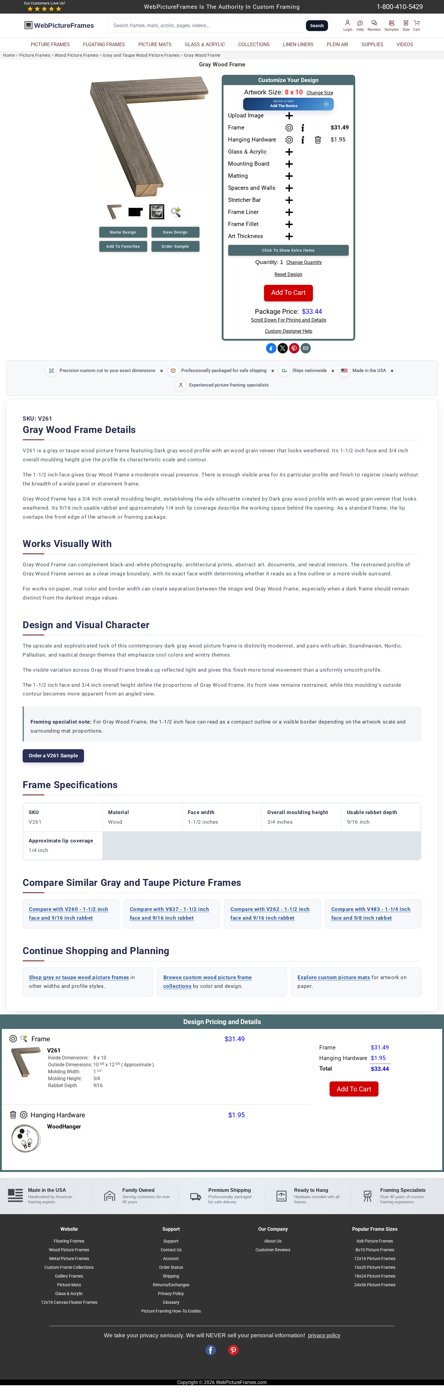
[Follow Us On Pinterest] (233, 1350)
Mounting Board (248, 163)
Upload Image (246, 115)
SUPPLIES (372, 44)
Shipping (171, 1276)
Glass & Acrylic (247, 151)
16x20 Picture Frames (374, 1267)
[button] (347, 26)
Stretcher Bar (244, 199)
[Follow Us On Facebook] (210, 1350)
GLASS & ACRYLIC (205, 44)
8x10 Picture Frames (375, 1249)
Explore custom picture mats (334, 977)
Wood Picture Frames (76, 55)
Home (9, 55)
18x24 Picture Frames (374, 1276)
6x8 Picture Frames (375, 1241)
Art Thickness (245, 236)
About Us (273, 1241)
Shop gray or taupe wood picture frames (79, 977)
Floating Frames (69, 1241)
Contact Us (171, 1249)
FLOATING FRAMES (104, 44)
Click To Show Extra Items (288, 250)
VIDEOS (405, 44)
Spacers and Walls (251, 187)
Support (171, 1241)
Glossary (171, 1302)
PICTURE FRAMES (50, 44)
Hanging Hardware (252, 139)
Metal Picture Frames (69, 1258)
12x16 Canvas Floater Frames (69, 1302)
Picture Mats (69, 1284)
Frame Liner (243, 211)
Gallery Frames (69, 1276)
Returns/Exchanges (171, 1284)
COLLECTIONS (254, 44)
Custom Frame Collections (69, 1267)
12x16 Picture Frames (374, 1258)
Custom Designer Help (288, 331)
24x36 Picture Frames (374, 1284)
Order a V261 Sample (53, 756)
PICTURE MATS (155, 44)
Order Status (171, 1267)
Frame (236, 127)
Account (171, 1258)
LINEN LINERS (298, 44)
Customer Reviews (273, 1249)
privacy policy (324, 1335)
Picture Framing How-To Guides (171, 1311)
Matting (238, 175)
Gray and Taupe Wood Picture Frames (141, 55)
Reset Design (288, 274)
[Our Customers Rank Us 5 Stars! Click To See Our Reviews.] (44, 9)
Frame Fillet (243, 224)
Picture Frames (34, 55)
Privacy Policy (171, 1293)
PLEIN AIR (337, 44)
